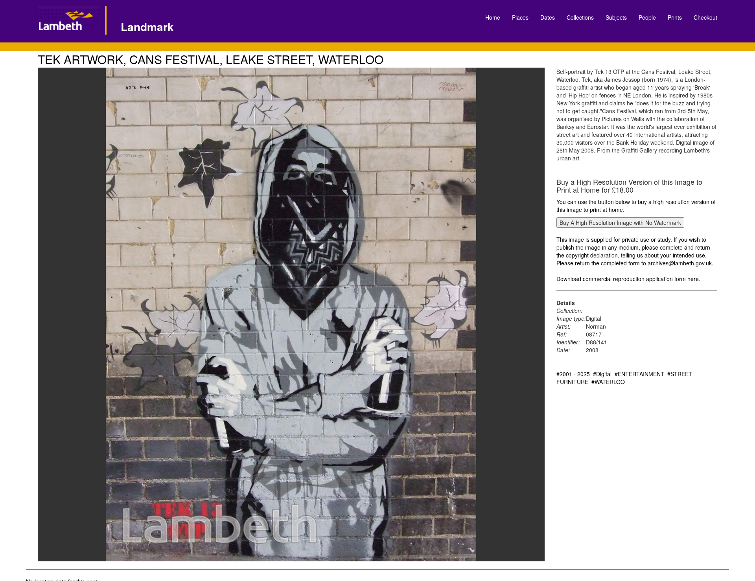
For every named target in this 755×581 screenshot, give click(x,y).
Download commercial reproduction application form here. (628, 279)
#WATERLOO (608, 382)
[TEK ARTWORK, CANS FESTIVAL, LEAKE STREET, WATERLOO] (291, 314)
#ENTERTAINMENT (639, 374)
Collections (580, 17)
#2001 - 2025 (573, 374)
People (647, 17)
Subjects (616, 17)
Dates (547, 17)
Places (520, 17)
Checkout (705, 17)
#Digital (602, 374)
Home (492, 17)
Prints (675, 17)
